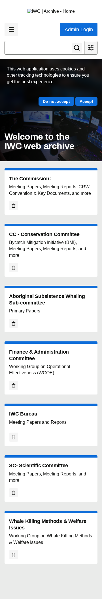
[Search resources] (77, 48)
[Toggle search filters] (90, 47)
